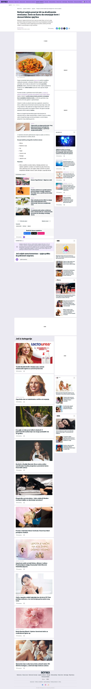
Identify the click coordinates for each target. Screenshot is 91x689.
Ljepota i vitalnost (26, 8)
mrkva (29, 226)
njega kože (36, 80)
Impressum (32, 681)
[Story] (43, 679)
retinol (24, 226)
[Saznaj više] (74, 241)
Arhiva (59, 681)
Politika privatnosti (54, 681)
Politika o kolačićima (39, 681)
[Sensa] (4, 1)
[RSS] (48, 685)
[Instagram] (45, 685)
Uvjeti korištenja (47, 681)
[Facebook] (42, 685)
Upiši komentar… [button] (23, 259)
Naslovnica (19, 8)
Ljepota (33, 8)
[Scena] (47, 679)
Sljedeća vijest (45, 221)
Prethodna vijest (23, 221)
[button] (51, 28)
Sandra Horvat (20, 27)
